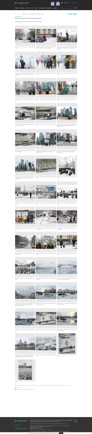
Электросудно (57, 385)
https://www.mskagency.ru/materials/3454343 (76, 14)
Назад (16, 14)
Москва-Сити (39, 385)
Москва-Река (51, 385)
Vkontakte (64, 3)
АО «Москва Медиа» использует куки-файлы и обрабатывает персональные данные (43, 433)
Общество (18, 387)
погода (65, 385)
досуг (21, 385)
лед (28, 385)
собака (46, 385)
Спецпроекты (49, 8)
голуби (17, 385)
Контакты (16, 426)
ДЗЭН (62, 3)
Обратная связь (18, 424)
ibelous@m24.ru (48, 429)
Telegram (66, 3)
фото (32, 8)
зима (43, 385)
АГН (52, 1)
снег (35, 385)
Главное (17, 8)
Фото (19, 13)
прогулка (25, 385)
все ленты (22, 8)
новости (28, 8)
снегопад (31, 385)
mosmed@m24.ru (39, 428)
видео (36, 8)
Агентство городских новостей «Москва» (24, 3)
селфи (62, 385)
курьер (69, 385)
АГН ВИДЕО (58, 1)
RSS (69, 3)
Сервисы (55, 8)
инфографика (42, 8)
